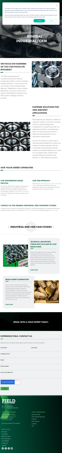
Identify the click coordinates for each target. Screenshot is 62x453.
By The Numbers (6, 438)
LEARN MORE (34, 270)
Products (34, 419)
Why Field (4, 432)
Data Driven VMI (36, 414)
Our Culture (5, 434)
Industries (34, 423)
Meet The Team (6, 436)
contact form (54, 210)
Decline (51, 20)
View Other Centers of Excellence (11, 423)
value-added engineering (22, 191)
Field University (35, 421)
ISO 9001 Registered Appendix (10, 408)
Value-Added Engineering (38, 417)
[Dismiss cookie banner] (56, 6)
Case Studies (5, 441)
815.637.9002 (28, 210)
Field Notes (5, 443)
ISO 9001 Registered (7, 406)
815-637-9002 (9, 418)
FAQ (33, 426)
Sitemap (4, 445)
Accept (39, 20)
